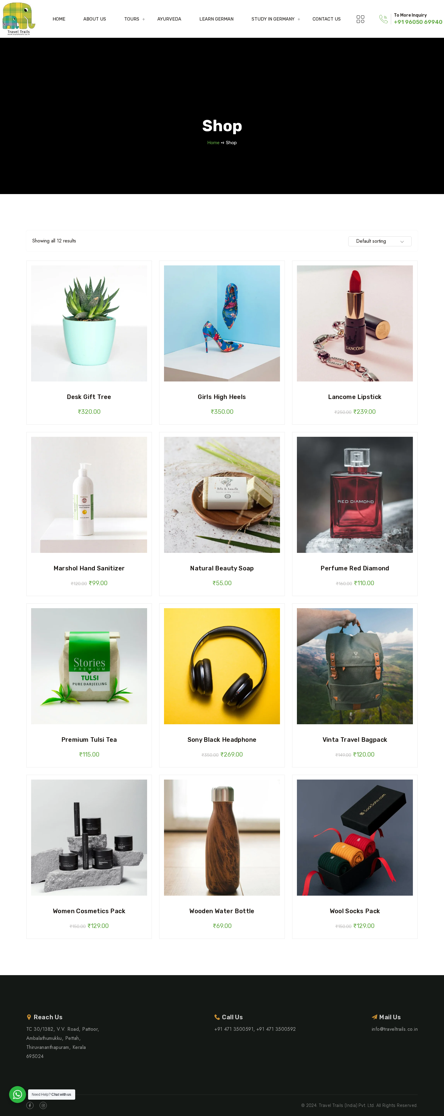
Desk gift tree (89, 397)
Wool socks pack (355, 911)
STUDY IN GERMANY (273, 19)
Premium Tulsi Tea (89, 739)
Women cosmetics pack (89, 911)
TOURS (131, 19)
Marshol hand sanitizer (89, 568)
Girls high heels (222, 397)
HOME (59, 19)
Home (213, 142)
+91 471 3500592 (276, 1029)
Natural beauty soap (222, 568)
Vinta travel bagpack (355, 739)
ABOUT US (94, 19)
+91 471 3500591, (234, 1029)
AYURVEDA (169, 19)
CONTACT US (327, 19)
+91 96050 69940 (418, 22)
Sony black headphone (222, 739)
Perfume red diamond (354, 568)
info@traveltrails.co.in (395, 1029)
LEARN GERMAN (216, 19)
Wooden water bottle (222, 911)
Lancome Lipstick (354, 397)
